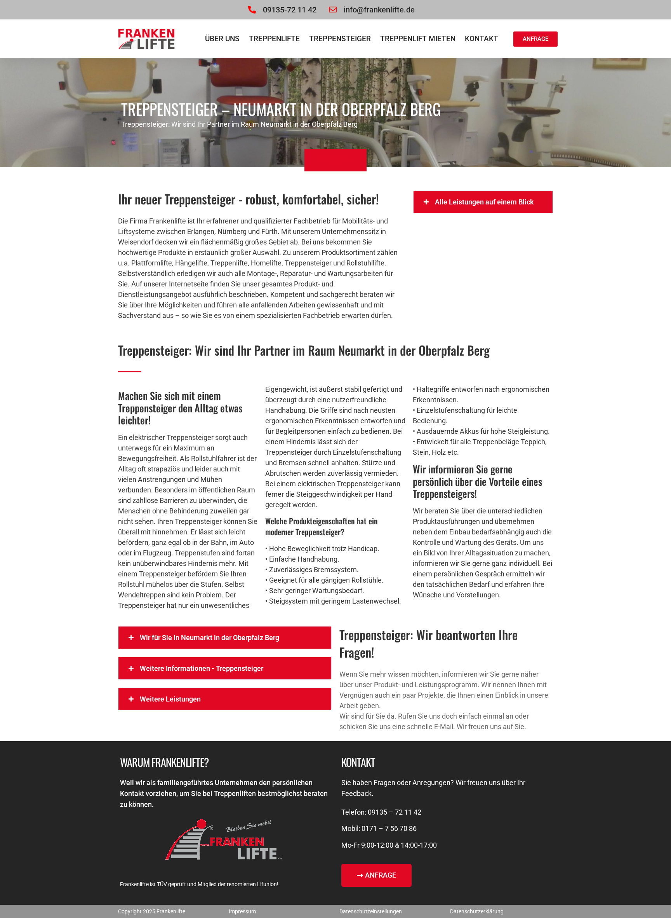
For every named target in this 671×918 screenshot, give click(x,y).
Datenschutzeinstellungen (370, 911)
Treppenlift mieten (417, 38)
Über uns (222, 38)
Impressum (242, 911)
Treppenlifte (274, 38)
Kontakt (481, 38)
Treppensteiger (340, 38)
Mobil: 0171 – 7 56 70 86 (379, 828)
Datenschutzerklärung (477, 911)
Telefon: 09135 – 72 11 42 (381, 812)
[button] (483, 202)
